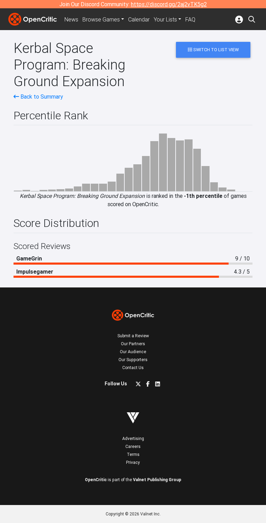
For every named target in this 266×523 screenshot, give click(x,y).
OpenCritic (96, 479)
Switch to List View (215, 50)
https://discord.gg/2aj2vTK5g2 (169, 4)
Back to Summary (41, 96)
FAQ (190, 19)
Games (101, 19)
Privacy (133, 462)
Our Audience (133, 351)
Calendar (139, 19)
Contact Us (133, 367)
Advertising (133, 438)
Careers (133, 446)
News (71, 19)
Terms (133, 454)
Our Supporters (133, 359)
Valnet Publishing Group (157, 479)
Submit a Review (133, 335)
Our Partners (133, 343)
